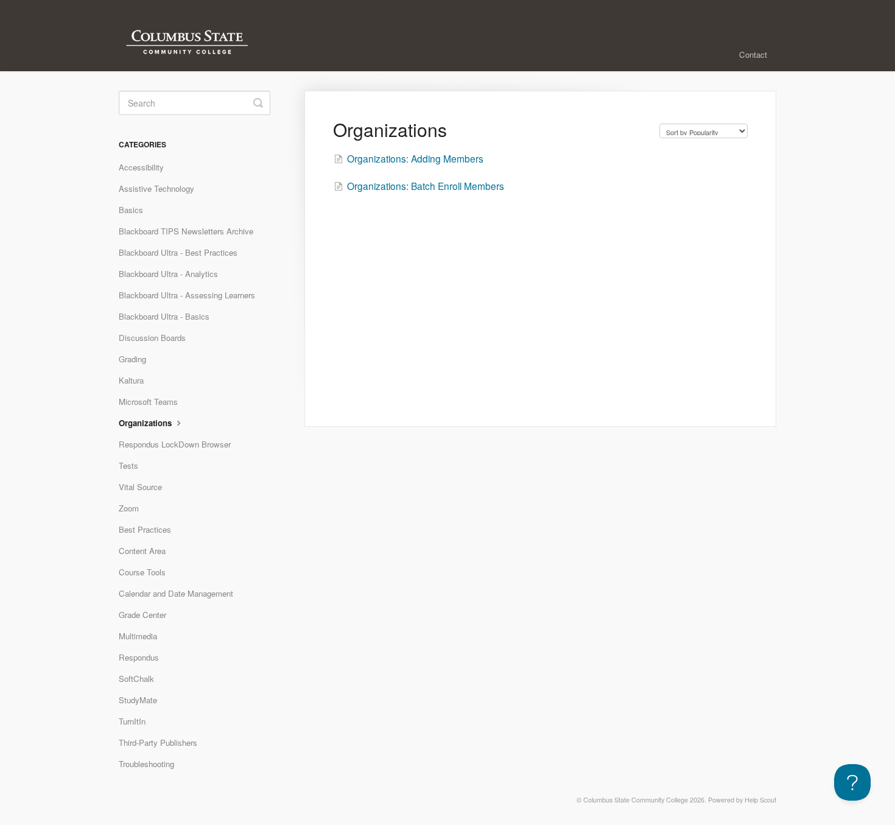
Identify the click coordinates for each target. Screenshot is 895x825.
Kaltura (131, 380)
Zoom (129, 508)
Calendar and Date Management (176, 593)
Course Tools (142, 572)
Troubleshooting (146, 764)
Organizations (146, 423)
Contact (753, 54)
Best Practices (145, 529)
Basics (131, 210)
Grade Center (142, 614)
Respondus (139, 657)
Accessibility (141, 167)
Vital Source (140, 487)
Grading (132, 359)
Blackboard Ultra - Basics (164, 316)
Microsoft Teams (148, 401)
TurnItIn (132, 721)
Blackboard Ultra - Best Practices (178, 252)
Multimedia (138, 636)
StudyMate (138, 700)
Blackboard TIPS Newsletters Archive (186, 231)
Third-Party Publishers (158, 742)
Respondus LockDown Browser (175, 444)
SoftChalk (136, 678)
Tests (128, 465)
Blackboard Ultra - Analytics (168, 273)
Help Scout (760, 799)
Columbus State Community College (635, 799)
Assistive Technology (156, 188)
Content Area (142, 550)
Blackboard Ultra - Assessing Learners (187, 295)
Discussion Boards (152, 337)
